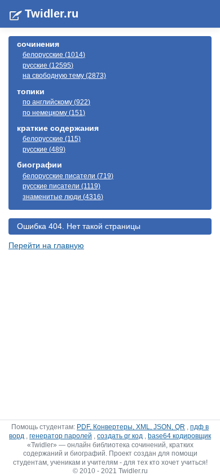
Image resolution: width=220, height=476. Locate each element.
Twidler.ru (51, 13)
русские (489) (44, 149)
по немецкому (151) (54, 113)
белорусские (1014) (54, 55)
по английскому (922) (56, 102)
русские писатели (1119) (61, 186)
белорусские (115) (52, 139)
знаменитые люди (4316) (63, 197)
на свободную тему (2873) (64, 76)
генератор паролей (60, 436)
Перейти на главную (46, 245)
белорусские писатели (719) (68, 176)
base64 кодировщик (179, 436)
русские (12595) (48, 65)
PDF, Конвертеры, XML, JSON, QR (131, 427)
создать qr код (120, 436)
